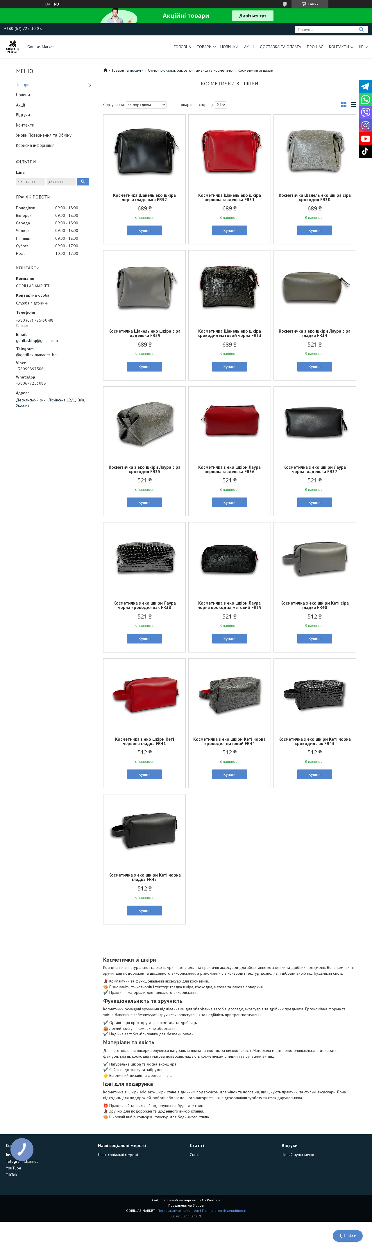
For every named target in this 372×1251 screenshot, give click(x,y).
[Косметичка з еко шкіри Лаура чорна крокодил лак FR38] (144, 558)
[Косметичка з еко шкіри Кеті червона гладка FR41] (144, 695)
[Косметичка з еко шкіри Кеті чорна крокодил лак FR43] (315, 695)
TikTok (11, 1174)
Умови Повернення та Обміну (43, 135)
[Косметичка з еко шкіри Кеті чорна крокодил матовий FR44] (230, 695)
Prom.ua (213, 1200)
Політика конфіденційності (224, 1210)
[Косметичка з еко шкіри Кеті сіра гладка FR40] (315, 558)
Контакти (339, 46)
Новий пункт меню (298, 1154)
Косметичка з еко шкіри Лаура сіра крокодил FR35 (144, 469)
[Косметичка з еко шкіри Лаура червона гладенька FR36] (230, 423)
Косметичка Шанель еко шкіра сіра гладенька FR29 (144, 333)
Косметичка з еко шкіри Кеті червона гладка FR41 (144, 741)
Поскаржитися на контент (178, 1210)
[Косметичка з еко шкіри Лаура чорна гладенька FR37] (315, 423)
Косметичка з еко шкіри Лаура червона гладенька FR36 (229, 469)
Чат (352, 1236)
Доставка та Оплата (280, 46)
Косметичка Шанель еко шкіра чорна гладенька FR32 (144, 197)
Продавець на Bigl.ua (186, 1205)
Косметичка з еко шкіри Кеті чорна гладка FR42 (144, 877)
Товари (204, 46)
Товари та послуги (127, 70)
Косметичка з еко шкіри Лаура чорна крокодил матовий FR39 (230, 605)
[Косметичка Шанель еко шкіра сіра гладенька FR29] (144, 286)
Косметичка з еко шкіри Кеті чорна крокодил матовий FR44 (229, 741)
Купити (145, 230)
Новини (23, 95)
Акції (249, 46)
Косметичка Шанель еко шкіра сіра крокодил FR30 (315, 197)
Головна (182, 46)
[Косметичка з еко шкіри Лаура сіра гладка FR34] (315, 286)
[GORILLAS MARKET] (13, 46)
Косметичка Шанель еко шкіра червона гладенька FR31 (229, 197)
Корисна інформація (35, 145)
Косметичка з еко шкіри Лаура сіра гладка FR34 (314, 333)
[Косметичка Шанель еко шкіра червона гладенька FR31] (230, 151)
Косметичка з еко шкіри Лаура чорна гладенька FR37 (314, 469)
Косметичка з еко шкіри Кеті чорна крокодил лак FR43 (314, 741)
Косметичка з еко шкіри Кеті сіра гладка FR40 (314, 605)
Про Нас (315, 46)
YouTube (13, 1168)
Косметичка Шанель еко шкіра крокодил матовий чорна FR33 (230, 333)
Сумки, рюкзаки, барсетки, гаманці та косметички (191, 70)
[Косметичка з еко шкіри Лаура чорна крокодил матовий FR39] (230, 558)
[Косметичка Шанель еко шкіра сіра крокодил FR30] (315, 151)
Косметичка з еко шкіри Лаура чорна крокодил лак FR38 (144, 605)
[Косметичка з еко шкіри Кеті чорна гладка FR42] (144, 830)
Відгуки (23, 115)
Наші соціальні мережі (118, 1154)
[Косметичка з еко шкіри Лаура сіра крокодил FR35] (144, 423)
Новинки (229, 46)
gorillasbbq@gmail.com (37, 340)
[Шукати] (361, 29)
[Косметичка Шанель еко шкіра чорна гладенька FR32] (144, 151)
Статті (194, 1154)
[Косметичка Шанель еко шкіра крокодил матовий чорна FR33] (230, 286)
